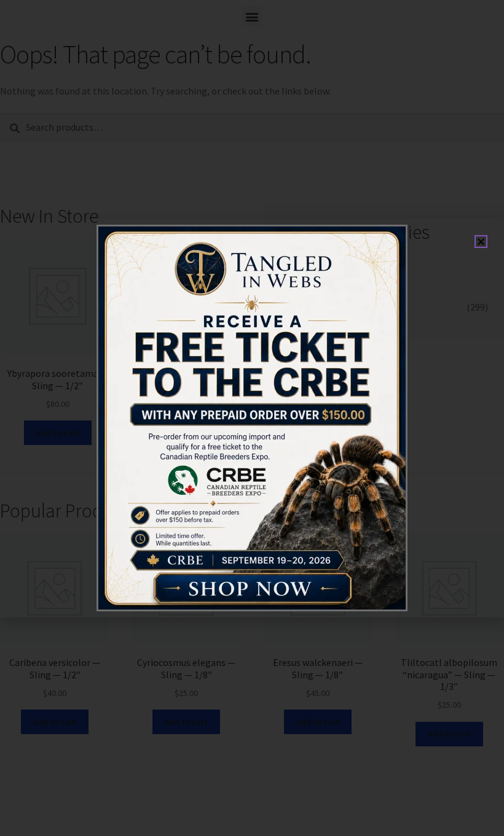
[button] (481, 241)
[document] (252, 418)
